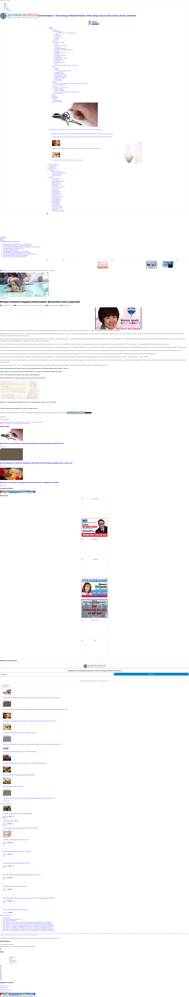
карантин (184, 933)
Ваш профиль (6, 8)
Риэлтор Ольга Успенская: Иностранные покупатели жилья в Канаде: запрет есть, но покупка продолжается (32, 744)
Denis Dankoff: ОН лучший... (9, 920)
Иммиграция (55, 97)
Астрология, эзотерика (60, 45)
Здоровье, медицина (60, 48)
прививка (90, 933)
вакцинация (63, 933)
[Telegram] (5, 949)
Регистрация (9, 10)
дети (159, 933)
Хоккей (33, 935)
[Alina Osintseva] (102, 264)
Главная (51, 27)
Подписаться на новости (6, 990)
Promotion (13, 935)
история (76, 933)
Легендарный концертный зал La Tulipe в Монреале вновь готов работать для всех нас (21, 422)
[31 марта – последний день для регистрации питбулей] (7, 810)
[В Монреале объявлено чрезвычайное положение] (7, 860)
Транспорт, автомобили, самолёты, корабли (66, 65)
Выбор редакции (59, 93)
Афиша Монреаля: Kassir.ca (64, 71)
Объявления (52, 167)
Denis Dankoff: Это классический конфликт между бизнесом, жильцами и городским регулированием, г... (29, 925)
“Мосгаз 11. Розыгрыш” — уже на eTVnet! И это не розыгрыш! (15, 423)
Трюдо (87, 933)
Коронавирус (28, 933)
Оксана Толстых (56, 198)
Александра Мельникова (58, 181)
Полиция (19, 933)
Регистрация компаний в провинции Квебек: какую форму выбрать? (20, 254)
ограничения (36, 935)
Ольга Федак (55, 180)
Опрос (56, 44)
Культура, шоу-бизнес (60, 55)
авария (22, 935)
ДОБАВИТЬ (2, 240)
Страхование (58, 35)
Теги (4, 687)
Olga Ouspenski (5, 305)
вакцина (94, 933)
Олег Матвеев (55, 192)
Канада (10, 933)
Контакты (6, 7)
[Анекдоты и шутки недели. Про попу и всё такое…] (7, 837)
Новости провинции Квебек (62, 87)
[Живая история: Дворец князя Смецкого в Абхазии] (7, 848)
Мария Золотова (56, 182)
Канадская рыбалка (60, 73)
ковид (164, 933)
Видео (53, 94)
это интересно (23, 933)
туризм (187, 933)
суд (74, 933)
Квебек (16, 933)
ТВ (92, 933)
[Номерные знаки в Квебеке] (5, 818)
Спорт (56, 64)
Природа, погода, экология (61, 58)
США (60, 933)
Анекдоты (57, 68)
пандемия (2, 935)
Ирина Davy (55, 189)
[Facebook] (1, 949)
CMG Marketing (3, 988)
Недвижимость (58, 31)
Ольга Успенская (117, 933)
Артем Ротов (55, 195)
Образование (58, 56)
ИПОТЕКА (180, 933)
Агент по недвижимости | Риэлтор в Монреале (51, 933)
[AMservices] (86, 264)
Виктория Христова (57, 184)
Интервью (54, 96)
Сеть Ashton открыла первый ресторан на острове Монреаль (19, 751)
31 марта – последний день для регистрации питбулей (17, 813)
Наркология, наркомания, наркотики (64, 49)
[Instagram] (4, 949)
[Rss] (0, 949)
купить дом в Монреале (82, 933)
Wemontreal (12, 996)
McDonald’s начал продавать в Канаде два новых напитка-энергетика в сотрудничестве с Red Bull (76, 148)
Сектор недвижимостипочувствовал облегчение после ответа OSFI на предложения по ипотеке (29, 898)
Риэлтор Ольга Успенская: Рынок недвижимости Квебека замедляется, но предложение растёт (29, 798)
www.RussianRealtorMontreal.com (38, 378)
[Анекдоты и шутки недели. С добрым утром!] (7, 883)
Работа (57, 34)
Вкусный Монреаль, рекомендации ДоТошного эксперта (17, 252)
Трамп (145, 933)
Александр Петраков (57, 208)
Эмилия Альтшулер (56, 194)
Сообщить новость (56, 175)
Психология (58, 61)
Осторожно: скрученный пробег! (11, 249)
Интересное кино (59, 72)
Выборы (161, 933)
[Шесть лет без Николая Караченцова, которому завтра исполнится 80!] (7, 872)
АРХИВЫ (5, 3)
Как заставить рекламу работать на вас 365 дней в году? (17, 245)
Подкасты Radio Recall (57, 102)
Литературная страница (61, 75)
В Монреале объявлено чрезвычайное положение (16, 863)
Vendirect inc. (32, 371)
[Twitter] (3, 949)
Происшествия (58, 59)
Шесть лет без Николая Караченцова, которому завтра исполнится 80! (22, 875)
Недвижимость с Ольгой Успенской (67, 33)
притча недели (168, 933)
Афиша (56, 69)
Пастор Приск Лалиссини (58, 187)
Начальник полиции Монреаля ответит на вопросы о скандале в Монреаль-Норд (24, 763)
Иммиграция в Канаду (102, 933)
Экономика (54, 30)
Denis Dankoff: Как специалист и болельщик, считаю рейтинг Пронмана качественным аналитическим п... (29, 929)
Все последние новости (6, 803)
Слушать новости (53, 164)
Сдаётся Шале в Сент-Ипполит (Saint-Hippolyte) (14, 256)
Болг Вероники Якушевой (58, 211)
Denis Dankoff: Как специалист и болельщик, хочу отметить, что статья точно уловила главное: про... (28, 927)
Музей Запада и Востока (61, 52)
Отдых (53, 66)
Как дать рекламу (56, 174)
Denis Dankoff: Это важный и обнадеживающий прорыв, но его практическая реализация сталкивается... (29, 926)
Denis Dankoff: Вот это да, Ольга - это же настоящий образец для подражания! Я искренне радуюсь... (28, 922)
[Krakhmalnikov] (119, 264)
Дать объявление (4, 992)
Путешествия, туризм (60, 76)
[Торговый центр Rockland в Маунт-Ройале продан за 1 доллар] (56, 157)
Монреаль (7, 933)
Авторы (51, 177)
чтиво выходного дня (7, 935)
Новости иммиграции (60, 85)
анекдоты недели (155, 933)
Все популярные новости (6, 915)
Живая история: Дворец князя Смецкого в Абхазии (16, 851)
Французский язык (59, 42)
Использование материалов (59, 173)
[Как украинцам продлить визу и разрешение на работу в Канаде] (5, 825)
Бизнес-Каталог (53, 168)
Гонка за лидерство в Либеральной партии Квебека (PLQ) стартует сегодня (21, 247)
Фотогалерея (58, 79)
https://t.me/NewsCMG (50, 402)
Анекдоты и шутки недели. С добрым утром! (15, 886)
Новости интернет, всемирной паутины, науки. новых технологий (71, 83)
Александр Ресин (56, 205)
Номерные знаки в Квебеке (10, 821)
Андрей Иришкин (56, 201)
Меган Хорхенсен (56, 178)
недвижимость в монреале (39, 933)
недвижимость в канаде (133, 933)
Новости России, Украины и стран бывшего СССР (67, 92)
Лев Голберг (55, 185)
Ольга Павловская (56, 199)
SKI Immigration (173, 933)
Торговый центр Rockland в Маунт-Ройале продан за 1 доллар (67, 160)
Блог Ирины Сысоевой (57, 196)
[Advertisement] (94, 225)
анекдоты (141, 933)
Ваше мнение (58, 100)
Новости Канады (59, 89)
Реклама (57, 37)
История (57, 51)
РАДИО (5, 4)
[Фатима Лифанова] (53, 264)
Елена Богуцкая (56, 188)
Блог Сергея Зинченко (57, 206)
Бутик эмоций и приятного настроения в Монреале (15, 255)
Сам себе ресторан (60, 78)
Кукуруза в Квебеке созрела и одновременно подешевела (19, 775)
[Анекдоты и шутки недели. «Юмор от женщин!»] (7, 907)
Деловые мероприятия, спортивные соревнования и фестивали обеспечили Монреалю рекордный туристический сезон (82, 137)
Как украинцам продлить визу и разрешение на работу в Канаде (20, 828)
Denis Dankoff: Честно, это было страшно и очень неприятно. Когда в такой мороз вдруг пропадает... (28, 923)
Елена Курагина (56, 203)
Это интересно (58, 80)
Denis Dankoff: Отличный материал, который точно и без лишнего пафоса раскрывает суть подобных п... (28, 930)
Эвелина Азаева (56, 191)
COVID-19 (13, 933)
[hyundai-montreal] (135, 264)
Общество (54, 41)
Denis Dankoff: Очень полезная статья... (12, 919)
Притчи (177, 933)
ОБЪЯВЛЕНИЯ (3, 237)
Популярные (6, 686)
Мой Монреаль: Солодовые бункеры (13, 786)
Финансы (57, 38)
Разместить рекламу (57, 171)
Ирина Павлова (56, 202)
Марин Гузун (55, 209)
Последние (5, 685)
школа (139, 933)
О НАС (4, 2)
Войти (7, 9)
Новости (51, 28)
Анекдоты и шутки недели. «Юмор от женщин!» (15, 910)
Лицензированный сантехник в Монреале (13, 248)
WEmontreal (56, 938)
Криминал (57, 54)
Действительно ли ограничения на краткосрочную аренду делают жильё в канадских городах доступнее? (75, 129)
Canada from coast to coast (27, 935)
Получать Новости (53, 165)
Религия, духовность (60, 62)
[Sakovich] (70, 264)
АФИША (5, 6)
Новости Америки (59, 90)
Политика (54, 99)
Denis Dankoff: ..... (7, 918)
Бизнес (57, 40)
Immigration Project (149, 933)
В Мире (54, 82)
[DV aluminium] (151, 264)
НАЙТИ (1, 238)
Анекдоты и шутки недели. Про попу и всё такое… (16, 840)
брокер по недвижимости (70, 933)
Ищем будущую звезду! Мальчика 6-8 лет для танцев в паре (18, 244)
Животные (57, 47)
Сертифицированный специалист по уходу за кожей (16, 251)
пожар (97, 933)
